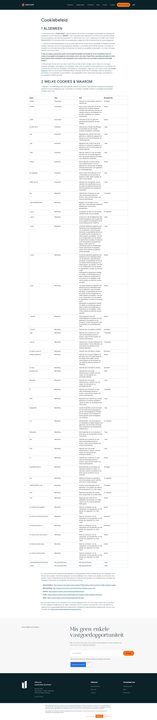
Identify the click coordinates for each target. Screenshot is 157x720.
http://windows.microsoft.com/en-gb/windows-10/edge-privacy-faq (74, 588)
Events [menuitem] (105, 5)
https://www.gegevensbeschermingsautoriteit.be (66, 609)
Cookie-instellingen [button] (90, 716)
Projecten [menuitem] (70, 5)
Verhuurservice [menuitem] (95, 686)
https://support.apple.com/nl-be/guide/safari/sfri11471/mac (65, 598)
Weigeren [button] (108, 716)
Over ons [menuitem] (93, 689)
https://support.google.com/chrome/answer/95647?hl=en (66, 591)
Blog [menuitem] (98, 5)
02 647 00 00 (39, 696)
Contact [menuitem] (112, 5)
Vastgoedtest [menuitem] (80, 5)
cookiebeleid (77, 708)
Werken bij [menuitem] (126, 692)
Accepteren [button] (99, 716)
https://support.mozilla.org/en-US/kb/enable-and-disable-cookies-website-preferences (75, 594)
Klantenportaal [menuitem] (127, 686)
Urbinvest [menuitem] (90, 5)
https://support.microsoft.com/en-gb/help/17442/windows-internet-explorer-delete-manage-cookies (85, 585)
